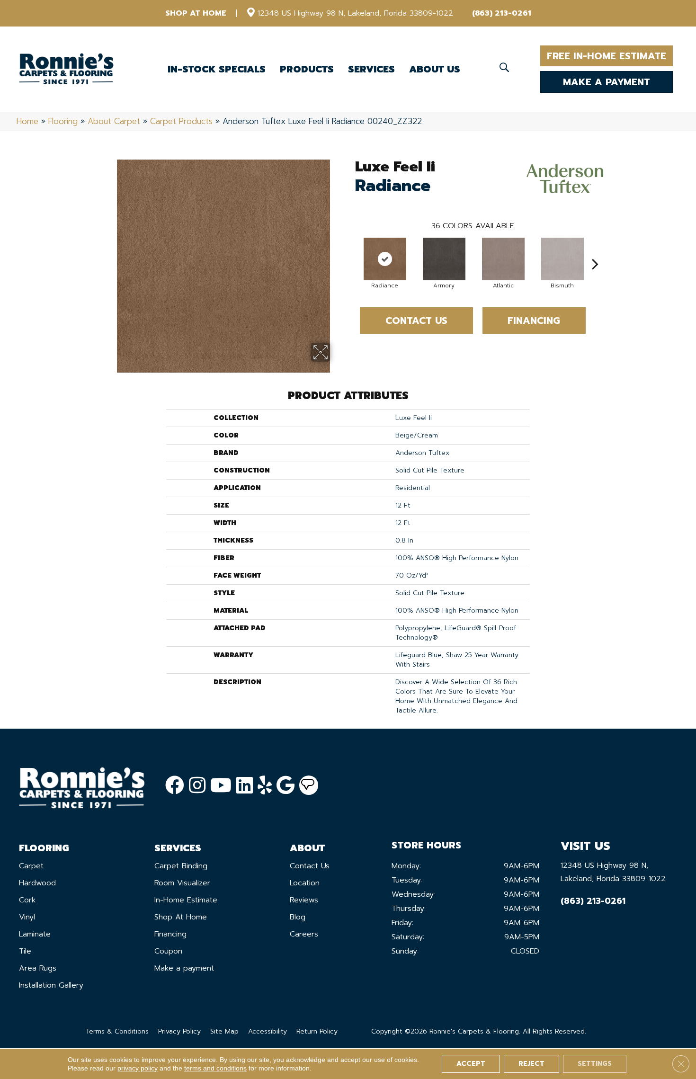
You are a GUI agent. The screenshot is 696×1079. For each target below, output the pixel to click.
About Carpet (114, 121)
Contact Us (416, 320)
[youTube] (221, 786)
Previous (350, 249)
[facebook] (174, 786)
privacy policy (137, 1068)
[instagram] (197, 786)
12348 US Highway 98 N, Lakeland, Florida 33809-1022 (355, 13)
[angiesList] (308, 785)
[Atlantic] (503, 259)
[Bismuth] (562, 259)
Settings (595, 1064)
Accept (470, 1064)
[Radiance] (385, 259)
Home (27, 121)
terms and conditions (215, 1068)
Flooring (63, 121)
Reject (531, 1064)
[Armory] (444, 259)
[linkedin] (244, 786)
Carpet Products (181, 121)
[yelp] (265, 786)
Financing (534, 320)
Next (595, 249)
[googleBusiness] (285, 786)
